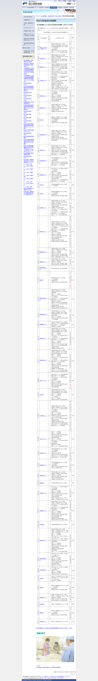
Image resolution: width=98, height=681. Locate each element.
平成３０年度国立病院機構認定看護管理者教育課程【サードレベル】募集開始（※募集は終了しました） (29, 148)
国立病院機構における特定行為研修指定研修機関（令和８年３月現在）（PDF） (54, 628)
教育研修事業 (54, 7)
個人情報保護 (61, 676)
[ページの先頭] (74, 673)
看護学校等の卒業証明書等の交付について (29, 39)
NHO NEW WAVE (28, 16)
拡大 (74, 1)
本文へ (55, 1)
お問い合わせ (54, 676)
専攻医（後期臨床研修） (28, 23)
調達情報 (66, 7)
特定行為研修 (27, 47)
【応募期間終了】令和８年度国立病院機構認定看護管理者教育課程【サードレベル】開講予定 (29, 78)
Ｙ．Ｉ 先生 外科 (28, 181)
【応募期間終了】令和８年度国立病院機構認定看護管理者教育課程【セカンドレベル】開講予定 (29, 70)
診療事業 (41, 7)
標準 (70, 1)
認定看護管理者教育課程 (29, 44)
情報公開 (72, 7)
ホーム (24, 7)
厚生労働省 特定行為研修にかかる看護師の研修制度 (48, 667)
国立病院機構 (44, 16)
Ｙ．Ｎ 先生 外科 (28, 186)
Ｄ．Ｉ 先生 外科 (28, 164)
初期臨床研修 (27, 19)
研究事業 (47, 7)
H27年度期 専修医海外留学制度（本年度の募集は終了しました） (29, 161)
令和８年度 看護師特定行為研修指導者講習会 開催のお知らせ (29, 193)
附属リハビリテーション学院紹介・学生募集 (29, 34)
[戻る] (73, 673)
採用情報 (60, 7)
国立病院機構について (33, 7)
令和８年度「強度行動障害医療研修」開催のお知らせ (29, 65)
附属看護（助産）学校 (29, 30)
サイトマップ (67, 676)
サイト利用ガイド (46, 676)
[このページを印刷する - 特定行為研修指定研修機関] (74, 18)
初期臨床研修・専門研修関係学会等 (29, 51)
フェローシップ (27, 27)
